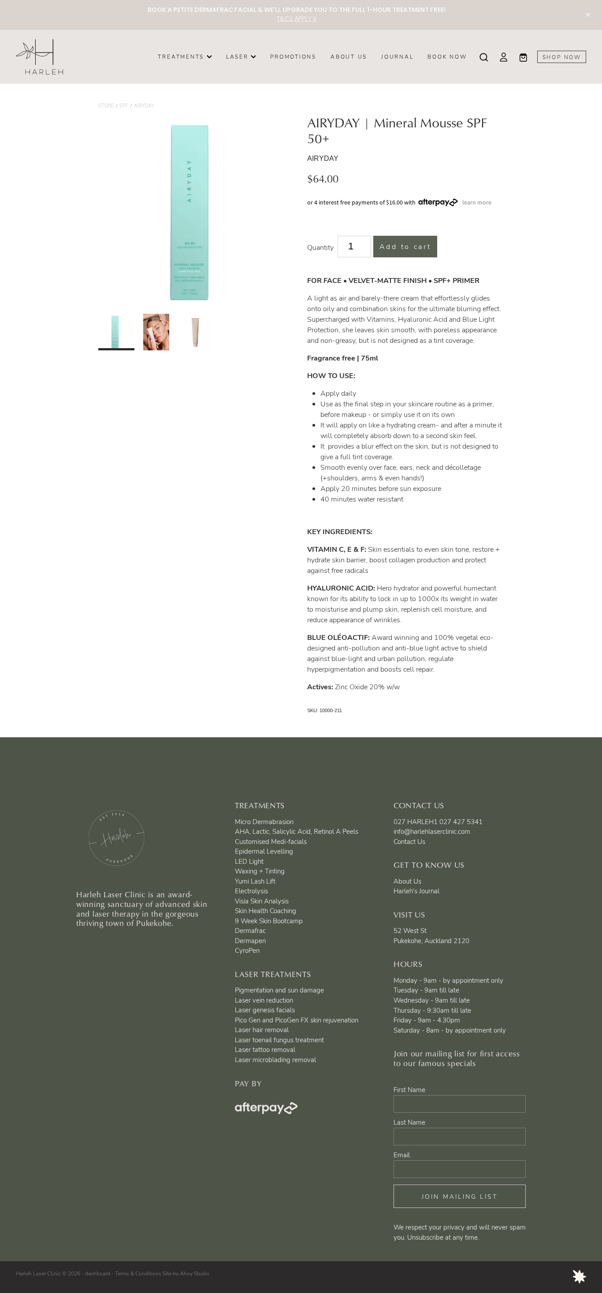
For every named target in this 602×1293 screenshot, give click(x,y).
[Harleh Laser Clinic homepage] (73, 56)
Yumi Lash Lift (255, 881)
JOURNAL (397, 56)
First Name (409, 1089)
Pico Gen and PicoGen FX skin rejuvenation (296, 1019)
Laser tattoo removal (265, 1049)
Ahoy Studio (194, 1273)
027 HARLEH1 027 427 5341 (438, 821)
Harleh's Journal (416, 890)
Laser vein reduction (264, 1000)
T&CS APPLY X (296, 19)
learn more (476, 202)
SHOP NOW (562, 56)
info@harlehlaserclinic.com (432, 831)
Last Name (409, 1122)
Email (402, 1155)
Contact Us (409, 841)
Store (106, 105)
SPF (123, 105)
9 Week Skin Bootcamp (269, 920)
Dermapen (250, 940)
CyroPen (247, 950)
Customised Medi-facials (271, 841)
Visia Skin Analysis (262, 900)
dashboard (97, 1273)
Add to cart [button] (405, 246)
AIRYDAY (144, 105)
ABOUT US (349, 56)
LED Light (249, 861)
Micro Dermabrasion (264, 821)
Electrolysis (251, 890)
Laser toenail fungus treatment (279, 1039)
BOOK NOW (447, 56)
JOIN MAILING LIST (460, 1196)
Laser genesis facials (265, 1009)
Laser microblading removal (275, 1059)
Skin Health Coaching (265, 910)
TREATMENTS (182, 56)
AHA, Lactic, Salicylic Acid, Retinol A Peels (296, 831)
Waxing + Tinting (260, 870)
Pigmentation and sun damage (279, 989)
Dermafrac (250, 930)
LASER (238, 56)
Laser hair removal (262, 1029)
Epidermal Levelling (264, 851)
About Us (407, 881)
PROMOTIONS (293, 56)
